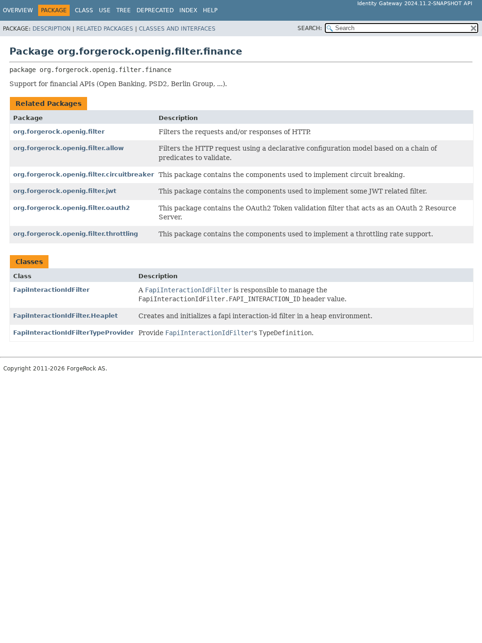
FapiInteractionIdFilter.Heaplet (65, 315)
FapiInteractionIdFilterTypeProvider (73, 332)
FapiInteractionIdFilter (51, 289)
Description (51, 28)
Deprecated (155, 10)
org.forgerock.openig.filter (58, 131)
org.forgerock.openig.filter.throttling (75, 233)
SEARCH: (309, 28)
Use (105, 10)
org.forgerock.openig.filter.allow (68, 148)
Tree (123, 10)
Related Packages (104, 28)
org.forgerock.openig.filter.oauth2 (71, 207)
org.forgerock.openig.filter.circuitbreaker (83, 174)
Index (188, 10)
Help (210, 10)
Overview (18, 10)
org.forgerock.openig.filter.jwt (64, 190)
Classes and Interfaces (177, 28)
